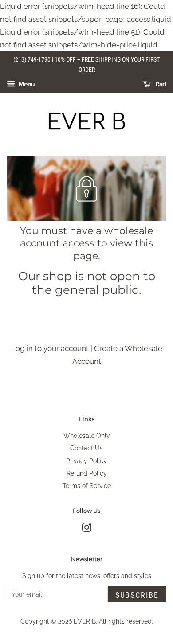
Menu (26, 84)
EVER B (85, 621)
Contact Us (86, 448)
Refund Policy (87, 473)
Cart (160, 84)
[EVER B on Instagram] (86, 529)
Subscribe (137, 595)
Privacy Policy (86, 460)
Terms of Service (87, 485)
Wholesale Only (86, 435)
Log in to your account (50, 348)
